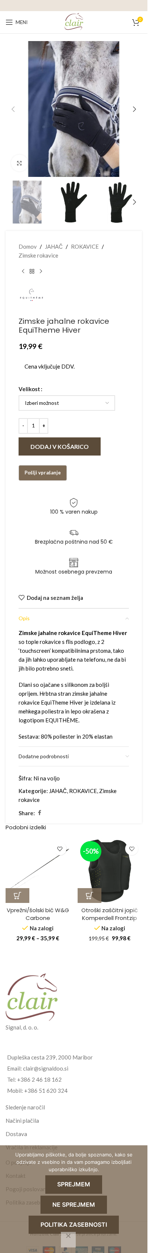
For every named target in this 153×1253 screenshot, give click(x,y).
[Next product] (40, 271)
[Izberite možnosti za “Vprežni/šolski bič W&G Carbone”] (17, 895)
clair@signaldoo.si (45, 1068)
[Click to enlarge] (19, 163)
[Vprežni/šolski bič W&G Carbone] (38, 871)
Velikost (29, 389)
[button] (13, 109)
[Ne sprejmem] (68, 1239)
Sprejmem (73, 1184)
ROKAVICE (85, 246)
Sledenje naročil (25, 1107)
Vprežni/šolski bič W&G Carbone (38, 914)
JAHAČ (54, 246)
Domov (28, 246)
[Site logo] (74, 21)
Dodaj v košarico (59, 446)
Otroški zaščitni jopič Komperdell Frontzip (109, 914)
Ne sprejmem (73, 1204)
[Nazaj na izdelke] (31, 271)
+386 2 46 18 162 (39, 1079)
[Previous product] (23, 271)
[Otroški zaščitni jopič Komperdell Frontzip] (110, 871)
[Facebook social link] (39, 813)
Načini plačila (22, 1120)
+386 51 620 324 (46, 1090)
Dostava (16, 1134)
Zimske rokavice (38, 255)
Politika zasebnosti (73, 1224)
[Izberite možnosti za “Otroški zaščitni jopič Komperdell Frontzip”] (89, 895)
